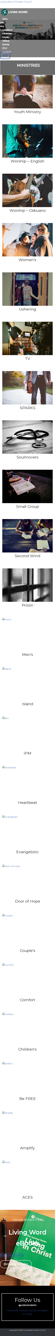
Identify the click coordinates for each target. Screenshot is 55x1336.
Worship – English (27, 161)
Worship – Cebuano (27, 210)
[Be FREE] (7, 1063)
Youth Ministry (27, 111)
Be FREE (27, 1098)
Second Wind (27, 556)
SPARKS (27, 408)
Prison (27, 605)
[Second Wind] (27, 551)
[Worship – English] (27, 156)
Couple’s (27, 950)
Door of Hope (27, 901)
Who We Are (3, 22)
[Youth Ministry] (27, 107)
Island (27, 704)
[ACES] (6, 1162)
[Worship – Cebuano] (27, 206)
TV (27, 358)
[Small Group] (27, 502)
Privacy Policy (27, 1334)
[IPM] (5, 718)
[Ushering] (27, 304)
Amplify (27, 1148)
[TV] (27, 354)
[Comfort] (8, 964)
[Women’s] (27, 255)
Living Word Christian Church (16, 1)
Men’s (27, 654)
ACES (27, 1197)
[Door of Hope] (11, 866)
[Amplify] (7, 1112)
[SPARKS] (27, 403)
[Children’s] (8, 1014)
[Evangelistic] (10, 816)
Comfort (27, 1000)
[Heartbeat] (9, 767)
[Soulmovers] (27, 453)
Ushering (27, 309)
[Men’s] (6, 619)
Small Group (27, 506)
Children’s (27, 1049)
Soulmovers (27, 457)
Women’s (27, 259)
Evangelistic (27, 852)
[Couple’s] (7, 915)
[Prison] (27, 601)
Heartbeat (27, 802)
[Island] (6, 668)
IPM (27, 753)
